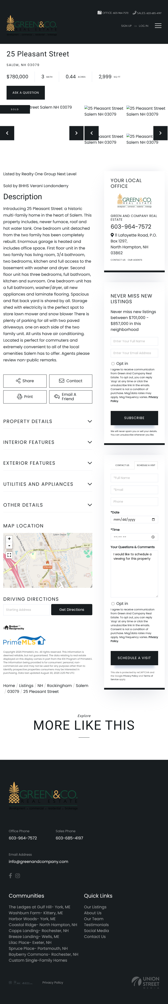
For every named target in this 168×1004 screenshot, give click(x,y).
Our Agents (135, 260)
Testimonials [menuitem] (96, 925)
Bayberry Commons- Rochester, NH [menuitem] (43, 954)
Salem (82, 685)
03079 (13, 691)
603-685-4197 (69, 838)
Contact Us (118, 260)
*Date (115, 512)
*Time (115, 529)
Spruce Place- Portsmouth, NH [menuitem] (38, 948)
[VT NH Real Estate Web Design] (145, 983)
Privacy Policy (130, 676)
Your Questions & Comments (133, 547)
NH (40, 685)
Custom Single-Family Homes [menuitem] (38, 960)
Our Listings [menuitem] (95, 907)
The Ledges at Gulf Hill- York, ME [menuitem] (39, 907)
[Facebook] (10, 876)
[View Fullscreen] (9, 555)
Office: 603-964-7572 (115, 13)
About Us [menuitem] (93, 913)
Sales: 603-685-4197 (148, 13)
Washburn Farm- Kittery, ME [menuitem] (36, 913)
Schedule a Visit (146, 465)
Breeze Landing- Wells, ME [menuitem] (34, 936)
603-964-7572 (131, 227)
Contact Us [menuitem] (95, 936)
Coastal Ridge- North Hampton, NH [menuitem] (43, 925)
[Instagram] (17, 876)
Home (9, 685)
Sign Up (126, 26)
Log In (143, 26)
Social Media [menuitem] (96, 931)
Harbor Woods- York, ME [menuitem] (32, 919)
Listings (26, 685)
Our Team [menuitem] (93, 919)
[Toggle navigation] (158, 25)
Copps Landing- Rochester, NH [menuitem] (39, 931)
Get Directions (71, 609)
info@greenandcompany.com (38, 861)
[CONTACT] (26, 93)
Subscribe (134, 417)
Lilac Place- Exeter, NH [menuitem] (30, 942)
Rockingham (59, 685)
